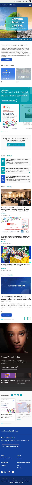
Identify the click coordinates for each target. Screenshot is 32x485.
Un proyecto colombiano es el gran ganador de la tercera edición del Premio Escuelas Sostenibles (15, 265)
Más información (6, 59)
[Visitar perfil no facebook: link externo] (12, 395)
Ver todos (9, 155)
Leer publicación (6, 315)
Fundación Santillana (6, 458)
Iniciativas (3, 465)
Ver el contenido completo (9, 367)
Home (2, 455)
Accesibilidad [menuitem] (17, 1)
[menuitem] (23, 1)
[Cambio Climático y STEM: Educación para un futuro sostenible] (16, 24)
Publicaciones (4, 462)
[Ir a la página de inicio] (16, 5)
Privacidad (19, 467)
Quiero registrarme (16, 145)
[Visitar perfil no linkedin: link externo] (18, 395)
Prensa (19, 455)
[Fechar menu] (29, 2)
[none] (23, 1)
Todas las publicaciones (8, 100)
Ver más (19, 419)
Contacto (19, 458)
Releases (3, 268)
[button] (12, 39)
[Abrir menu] (29, 5)
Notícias (3, 213)
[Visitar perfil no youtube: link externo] (21, 395)
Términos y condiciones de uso (23, 464)
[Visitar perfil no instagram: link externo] (15, 395)
